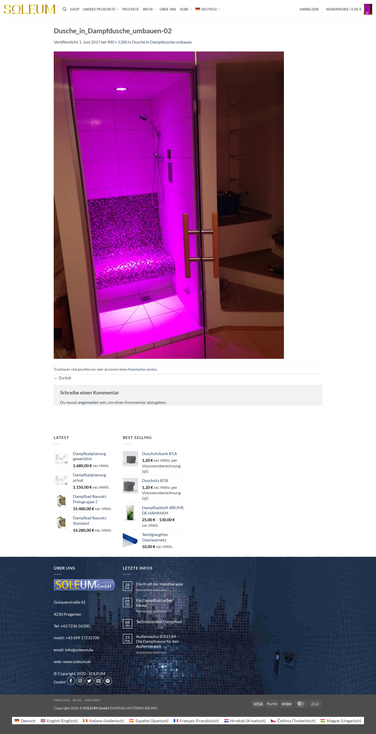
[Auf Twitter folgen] (89, 681)
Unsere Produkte (99, 9)
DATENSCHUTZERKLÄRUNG (133, 708)
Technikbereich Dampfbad (159, 621)
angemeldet (88, 402)
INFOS (148, 9)
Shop (74, 9)
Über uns (168, 9)
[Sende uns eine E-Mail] (98, 681)
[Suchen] (65, 9)
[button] (309, 9)
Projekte (130, 9)
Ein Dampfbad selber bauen (154, 602)
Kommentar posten (142, 369)
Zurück (62, 377)
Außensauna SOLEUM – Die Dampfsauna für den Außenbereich (157, 641)
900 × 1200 (117, 41)
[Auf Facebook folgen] (71, 681)
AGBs (184, 9)
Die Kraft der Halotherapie (159, 583)
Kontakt (93, 700)
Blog (77, 700)
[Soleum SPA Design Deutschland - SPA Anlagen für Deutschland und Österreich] (29, 9)
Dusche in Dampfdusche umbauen (162, 41)
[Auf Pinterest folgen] (108, 681)
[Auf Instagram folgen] (80, 681)
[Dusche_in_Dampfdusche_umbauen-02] (169, 204)
